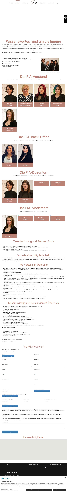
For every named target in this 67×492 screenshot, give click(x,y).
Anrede (3, 354)
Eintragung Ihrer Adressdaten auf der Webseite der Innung (14, 394)
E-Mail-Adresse (5, 379)
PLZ (3, 374)
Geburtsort (36, 364)
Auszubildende (26, 399)
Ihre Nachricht (5, 422)
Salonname (36, 354)
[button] (53, 3)
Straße (3, 369)
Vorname (4, 359)
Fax (34, 384)
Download (17, 349)
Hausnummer (37, 369)
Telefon (36, 379)
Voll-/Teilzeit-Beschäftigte (7, 399)
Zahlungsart (4, 404)
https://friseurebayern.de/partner (8, 341)
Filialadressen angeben (38, 389)
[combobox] (17, 366)
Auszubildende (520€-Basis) (50, 399)
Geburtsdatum (5, 364)
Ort (35, 374)
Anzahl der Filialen (6, 389)
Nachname (36, 359)
